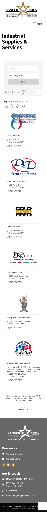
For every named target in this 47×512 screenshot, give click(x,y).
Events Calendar (29, 396)
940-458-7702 (12, 490)
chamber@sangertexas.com (20, 495)
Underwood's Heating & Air (19, 363)
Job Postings (28, 398)
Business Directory (14, 396)
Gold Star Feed (13, 227)
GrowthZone (30, 509)
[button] (5, 101)
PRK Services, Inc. (15, 272)
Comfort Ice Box (14, 136)
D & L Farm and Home (16, 181)
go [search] (25, 82)
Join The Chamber (25, 401)
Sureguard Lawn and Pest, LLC (20, 318)
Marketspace (17, 398)
